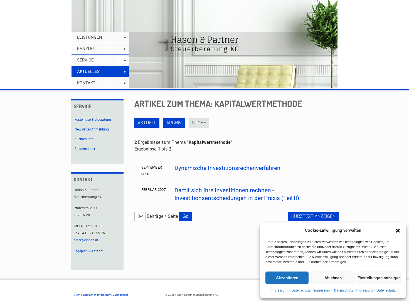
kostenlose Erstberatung (93, 120)
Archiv (174, 122)
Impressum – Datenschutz (291, 290)
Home (78, 294)
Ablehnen (333, 277)
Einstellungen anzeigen (379, 277)
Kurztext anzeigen (313, 216)
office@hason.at (86, 240)
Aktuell (147, 122)
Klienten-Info (84, 139)
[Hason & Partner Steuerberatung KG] (204, 44)
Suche (199, 122)
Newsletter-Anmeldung (92, 129)
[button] (398, 230)
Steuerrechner (85, 149)
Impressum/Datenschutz (112, 294)
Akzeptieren (287, 277)
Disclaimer (89, 294)
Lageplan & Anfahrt (88, 251)
